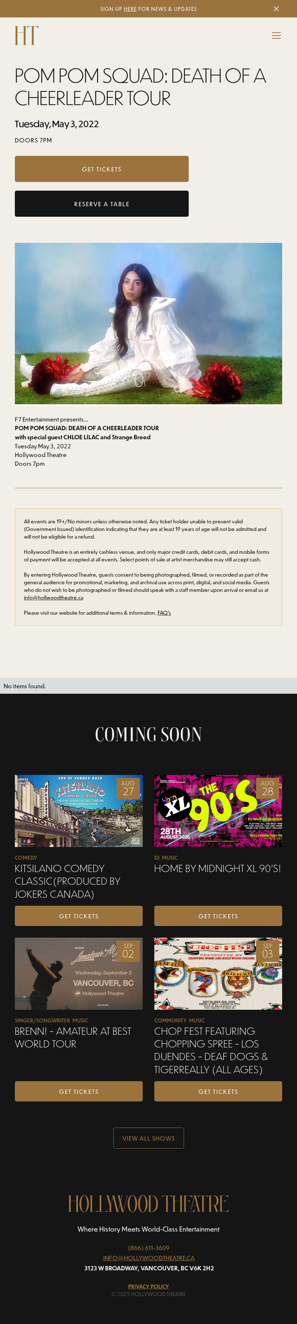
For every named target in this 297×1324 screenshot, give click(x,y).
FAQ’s (164, 612)
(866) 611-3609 (149, 1248)
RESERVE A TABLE (102, 204)
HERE (130, 8)
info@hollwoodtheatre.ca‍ (53, 597)
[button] (275, 35)
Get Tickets (79, 916)
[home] (26, 35)
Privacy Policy (148, 1286)
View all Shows (148, 1138)
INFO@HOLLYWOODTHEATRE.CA (149, 1258)
